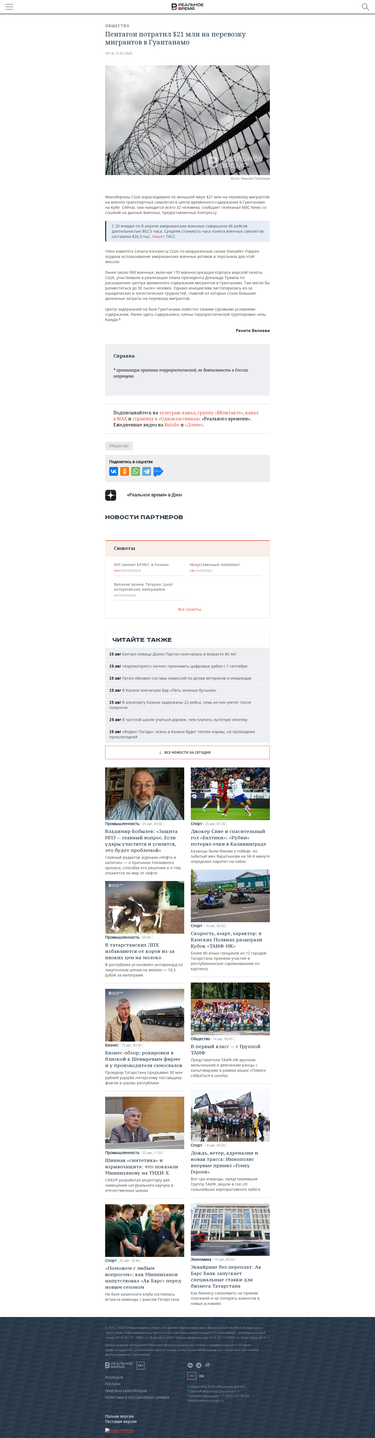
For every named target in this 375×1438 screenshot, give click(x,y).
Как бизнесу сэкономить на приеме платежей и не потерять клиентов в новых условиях (226, 1285)
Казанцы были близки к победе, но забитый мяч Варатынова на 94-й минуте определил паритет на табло (230, 846)
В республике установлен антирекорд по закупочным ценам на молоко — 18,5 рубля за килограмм (144, 960)
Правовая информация (126, 1391)
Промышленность (122, 823)
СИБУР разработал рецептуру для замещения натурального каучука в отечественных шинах (141, 1175)
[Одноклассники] (124, 471)
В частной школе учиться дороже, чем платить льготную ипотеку (178, 719)
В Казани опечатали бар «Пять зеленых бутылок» (162, 690)
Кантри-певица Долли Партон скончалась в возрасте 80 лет (173, 654)
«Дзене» (194, 425)
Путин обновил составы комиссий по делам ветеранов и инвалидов (180, 678)
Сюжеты (124, 548)
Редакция (114, 1378)
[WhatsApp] (135, 471)
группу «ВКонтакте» (220, 413)
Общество (117, 25)
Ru (192, 1376)
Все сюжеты (189, 609)
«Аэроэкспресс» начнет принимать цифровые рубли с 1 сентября (178, 666)
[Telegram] (146, 471)
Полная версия (119, 1416)
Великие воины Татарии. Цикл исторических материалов (143, 589)
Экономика (201, 1259)
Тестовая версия (121, 1421)
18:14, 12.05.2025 (118, 53)
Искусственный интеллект (215, 567)
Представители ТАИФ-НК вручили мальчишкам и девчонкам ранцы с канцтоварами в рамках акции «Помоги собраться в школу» (228, 1060)
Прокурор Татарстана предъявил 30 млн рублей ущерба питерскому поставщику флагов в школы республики (144, 1067)
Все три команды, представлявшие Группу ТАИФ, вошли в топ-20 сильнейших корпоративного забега (225, 1171)
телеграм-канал (177, 413)
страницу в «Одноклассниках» (166, 419)
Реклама (113, 1384)
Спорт (111, 1260)
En (201, 1376)
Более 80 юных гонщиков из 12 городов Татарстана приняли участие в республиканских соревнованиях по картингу (228, 950)
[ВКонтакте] (113, 471)
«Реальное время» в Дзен (154, 495)
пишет (159, 236)
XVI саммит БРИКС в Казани (141, 567)
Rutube (172, 425)
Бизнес (112, 1045)
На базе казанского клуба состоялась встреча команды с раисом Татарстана (143, 1283)
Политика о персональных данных (137, 1398)
